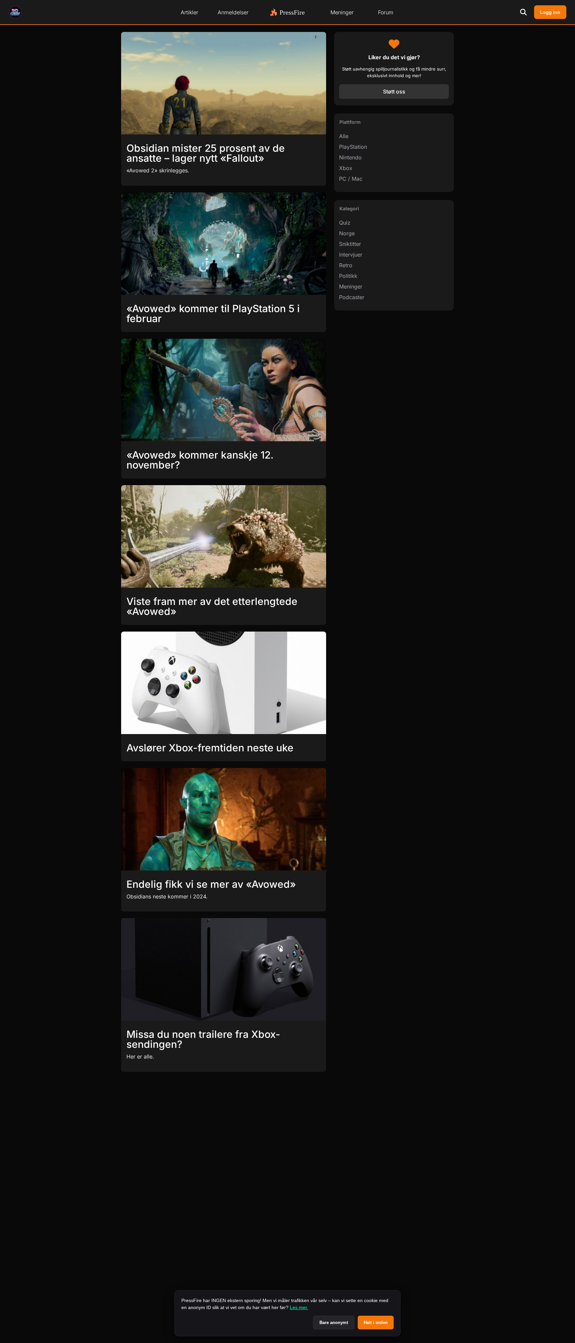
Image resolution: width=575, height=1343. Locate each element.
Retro (345, 265)
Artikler (189, 12)
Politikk (348, 276)
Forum (385, 12)
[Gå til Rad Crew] (15, 12)
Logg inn (550, 12)
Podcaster (351, 297)
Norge (347, 233)
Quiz (344, 222)
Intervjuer (350, 254)
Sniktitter (350, 244)
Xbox (345, 168)
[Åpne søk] (523, 12)
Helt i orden (376, 1322)
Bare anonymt (333, 1322)
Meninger (342, 12)
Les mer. (299, 1307)
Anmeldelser (233, 12)
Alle (343, 136)
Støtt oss (394, 91)
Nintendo (350, 157)
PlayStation (353, 146)
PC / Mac (350, 178)
